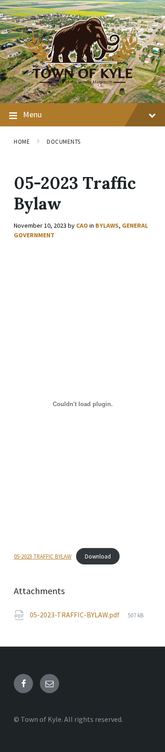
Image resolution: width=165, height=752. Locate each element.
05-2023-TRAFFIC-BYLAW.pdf (75, 614)
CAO (82, 225)
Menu (32, 114)
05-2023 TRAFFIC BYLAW (43, 556)
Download (98, 556)
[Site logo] (82, 85)
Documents (64, 142)
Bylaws (107, 225)
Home (22, 142)
